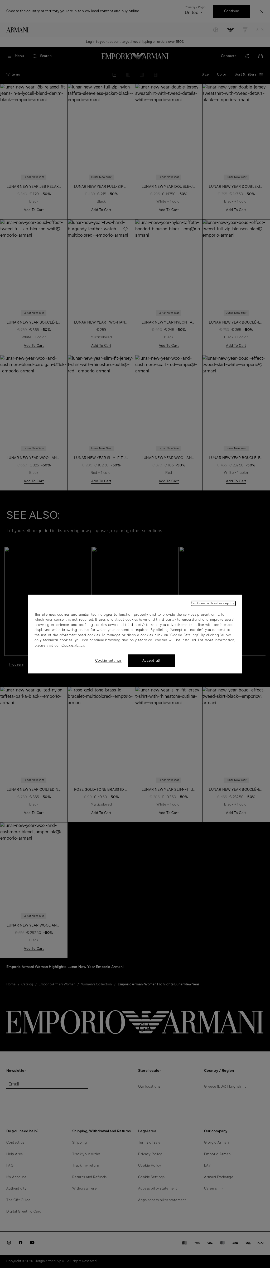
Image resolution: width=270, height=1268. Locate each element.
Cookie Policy (72, 645)
